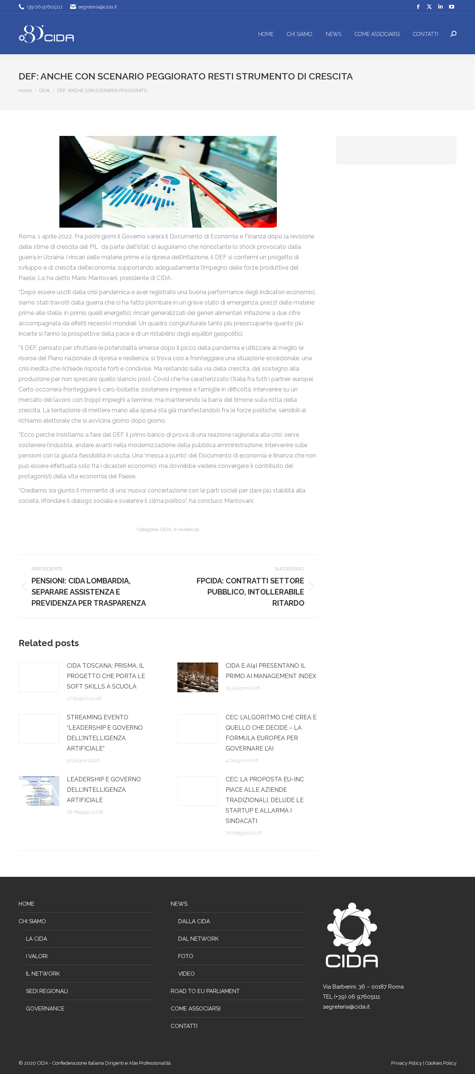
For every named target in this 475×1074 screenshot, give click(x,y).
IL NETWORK (43, 973)
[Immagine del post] (39, 677)
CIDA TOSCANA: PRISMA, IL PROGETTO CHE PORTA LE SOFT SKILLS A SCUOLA (106, 676)
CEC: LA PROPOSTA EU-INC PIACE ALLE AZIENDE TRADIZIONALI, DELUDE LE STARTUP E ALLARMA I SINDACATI (265, 800)
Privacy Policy (407, 1063)
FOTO (185, 956)
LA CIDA (36, 938)
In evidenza (186, 529)
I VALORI (37, 956)
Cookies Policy (440, 1063)
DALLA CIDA (194, 921)
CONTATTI (184, 1026)
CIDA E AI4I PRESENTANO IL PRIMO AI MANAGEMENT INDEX (271, 671)
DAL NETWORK (198, 938)
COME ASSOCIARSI (195, 1008)
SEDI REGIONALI (47, 991)
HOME (27, 904)
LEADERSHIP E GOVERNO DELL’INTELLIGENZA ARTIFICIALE (104, 790)
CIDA (165, 529)
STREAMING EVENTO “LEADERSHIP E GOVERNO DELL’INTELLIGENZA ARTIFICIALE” (105, 733)
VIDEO (186, 973)
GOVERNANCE (45, 1008)
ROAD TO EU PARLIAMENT (205, 991)
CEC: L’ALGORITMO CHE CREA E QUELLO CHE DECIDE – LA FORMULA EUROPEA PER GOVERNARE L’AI (271, 733)
